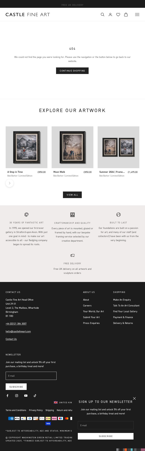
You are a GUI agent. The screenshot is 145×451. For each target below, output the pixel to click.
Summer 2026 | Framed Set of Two (111, 172)
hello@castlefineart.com (18, 331)
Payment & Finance (123, 317)
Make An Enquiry (122, 299)
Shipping (49, 410)
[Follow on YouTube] (26, 395)
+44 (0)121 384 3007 (16, 323)
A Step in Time (15, 171)
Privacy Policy (36, 410)
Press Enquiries (91, 322)
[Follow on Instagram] (16, 395)
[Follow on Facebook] (7, 395)
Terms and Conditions (16, 410)
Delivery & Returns (123, 322)
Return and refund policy (68, 410)
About (86, 299)
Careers (87, 305)
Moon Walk (59, 171)
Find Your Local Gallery (125, 311)
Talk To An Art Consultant (126, 305)
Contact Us (11, 338)
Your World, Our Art (93, 311)
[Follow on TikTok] (35, 395)
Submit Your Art (91, 317)
